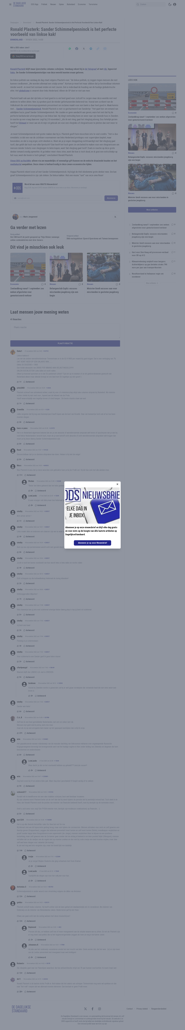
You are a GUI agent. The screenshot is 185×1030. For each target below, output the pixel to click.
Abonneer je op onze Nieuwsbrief (92, 543)
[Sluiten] (117, 484)
